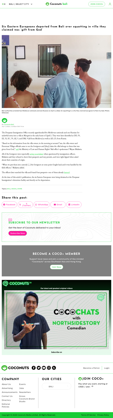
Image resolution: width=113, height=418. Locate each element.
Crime (19, 188)
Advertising (7, 388)
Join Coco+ (96, 4)
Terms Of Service (88, 415)
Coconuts (58, 4)
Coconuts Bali (9, 124)
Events (22, 384)
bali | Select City (19, 4)
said (17, 149)
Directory (6, 400)
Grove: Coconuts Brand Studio (27, 398)
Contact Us (7, 396)
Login (110, 4)
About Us (6, 384)
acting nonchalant (36, 154)
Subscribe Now (17, 233)
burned (67, 172)
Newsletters (25, 392)
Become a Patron (91, 368)
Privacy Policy (103, 415)
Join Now (56, 267)
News (13, 188)
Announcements (9, 392)
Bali (9, 188)
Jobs (21, 388)
